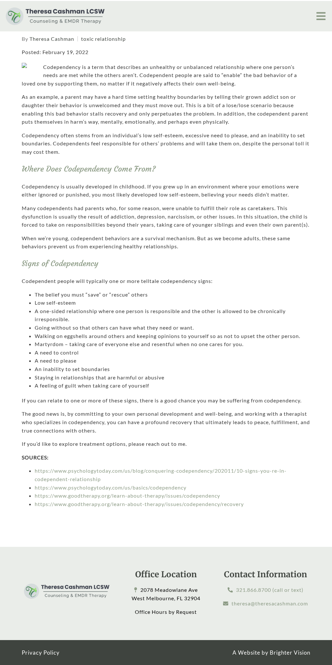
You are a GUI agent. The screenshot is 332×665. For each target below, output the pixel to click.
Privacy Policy (41, 652)
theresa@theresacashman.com (269, 603)
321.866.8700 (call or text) (269, 590)
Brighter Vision (290, 652)
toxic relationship (103, 38)
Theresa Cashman (52, 38)
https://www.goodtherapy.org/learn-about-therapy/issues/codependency (127, 495)
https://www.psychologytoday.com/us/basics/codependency (110, 487)
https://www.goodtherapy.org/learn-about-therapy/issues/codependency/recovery (139, 504)
